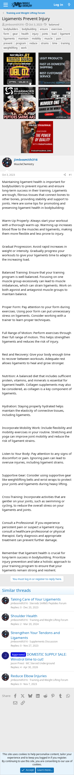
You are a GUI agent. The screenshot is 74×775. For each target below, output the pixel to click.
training (65, 43)
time (54, 43)
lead (54, 34)
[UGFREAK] (54, 103)
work (24, 48)
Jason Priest (17, 663)
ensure (44, 29)
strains (45, 43)
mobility (36, 38)
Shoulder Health (24, 615)
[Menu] (5, 5)
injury (35, 34)
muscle (48, 38)
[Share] (64, 175)
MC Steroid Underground (40, 663)
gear (15, 34)
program (21, 43)
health (25, 34)
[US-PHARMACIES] (19, 103)
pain (58, 38)
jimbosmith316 (14, 24)
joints (45, 34)
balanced (54, 24)
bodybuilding (29, 29)
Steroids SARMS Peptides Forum (48, 603)
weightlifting (10, 48)
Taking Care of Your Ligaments (36, 599)
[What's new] (69, 4)
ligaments (9, 38)
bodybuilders (10, 29)
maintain (23, 38)
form (6, 34)
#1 (70, 175)
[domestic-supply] (54, 68)
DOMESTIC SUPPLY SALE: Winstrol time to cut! (39, 657)
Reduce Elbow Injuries (29, 675)
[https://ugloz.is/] (19, 68)
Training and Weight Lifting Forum (49, 620)
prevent (7, 43)
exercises (56, 29)
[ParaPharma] (37, 137)
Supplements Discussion (44, 641)
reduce (33, 43)
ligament (65, 34)
